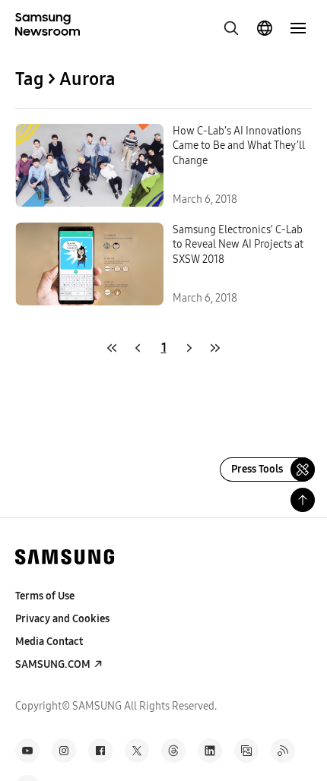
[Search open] (231, 28)
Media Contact (49, 641)
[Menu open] (298, 28)
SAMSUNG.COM (52, 664)
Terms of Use (45, 596)
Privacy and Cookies (62, 618)
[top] (302, 500)
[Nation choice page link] (264, 28)
